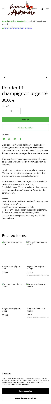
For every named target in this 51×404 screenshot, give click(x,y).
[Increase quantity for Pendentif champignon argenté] (18, 111)
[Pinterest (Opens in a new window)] (14, 139)
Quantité (5, 106)
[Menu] (3, 9)
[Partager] (20, 139)
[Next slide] (46, 77)
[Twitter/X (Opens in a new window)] (9, 139)
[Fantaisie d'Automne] (22, 9)
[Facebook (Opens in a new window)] (3, 139)
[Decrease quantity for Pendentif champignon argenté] (4, 111)
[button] (12, 77)
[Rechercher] (42, 9)
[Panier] (47, 9)
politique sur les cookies (20, 384)
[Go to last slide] (5, 77)
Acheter (25, 119)
